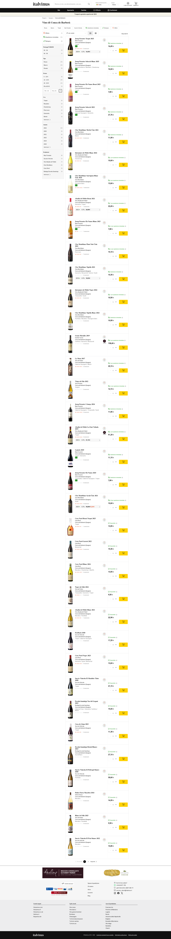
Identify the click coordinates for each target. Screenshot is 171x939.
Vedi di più (46, 119)
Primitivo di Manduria (112, 909)
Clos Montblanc (53, 165)
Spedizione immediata (93, 28)
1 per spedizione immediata (117, 157)
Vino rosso (72, 907)
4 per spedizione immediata (117, 180)
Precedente (79, 861)
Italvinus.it (36, 914)
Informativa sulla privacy (121, 935)
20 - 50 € (53, 83)
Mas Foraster (67, 28)
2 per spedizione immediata (117, 340)
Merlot (53, 116)
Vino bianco (72, 909)
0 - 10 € (53, 76)
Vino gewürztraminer (75, 912)
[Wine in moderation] (59, 893)
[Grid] (95, 33)
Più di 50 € (53, 86)
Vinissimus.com (38, 907)
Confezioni (113, 10)
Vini (59, 10)
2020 (53, 144)
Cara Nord (53, 168)
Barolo (107, 914)
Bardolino (108, 926)
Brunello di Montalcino (112, 921)
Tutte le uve (72, 923)
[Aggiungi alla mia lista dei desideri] (104, 108)
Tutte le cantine (74, 921)
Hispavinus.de (37, 916)
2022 (53, 137)
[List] (90, 33)
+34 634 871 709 (121, 885)
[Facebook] (118, 893)
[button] (128, 4)
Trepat (59, 28)
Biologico (106, 28)
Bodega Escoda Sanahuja (53, 171)
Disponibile (113, 523)
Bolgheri (108, 919)
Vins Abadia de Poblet (53, 162)
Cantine (83, 10)
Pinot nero (53, 110)
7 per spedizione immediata (117, 203)
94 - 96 (53, 53)
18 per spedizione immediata (118, 500)
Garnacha (53, 113)
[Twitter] (122, 893)
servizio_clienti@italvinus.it (124, 890)
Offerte (98, 10)
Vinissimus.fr (37, 909)
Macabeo (53, 103)
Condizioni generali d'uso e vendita (104, 935)
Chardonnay (53, 107)
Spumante (70, 10)
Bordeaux (72, 914)
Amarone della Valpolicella (113, 916)
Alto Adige (108, 923)
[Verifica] (60, 90)
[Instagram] (115, 893)
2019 (53, 141)
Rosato (53, 68)
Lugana (108, 912)
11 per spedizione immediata (118, 226)
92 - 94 (53, 50)
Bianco (52, 28)
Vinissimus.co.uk (38, 912)
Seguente (92, 861)
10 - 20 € (53, 80)
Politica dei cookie (132, 935)
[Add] (123, 50)
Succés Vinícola (78, 28)
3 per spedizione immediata (117, 363)
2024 (53, 128)
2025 (53, 131)
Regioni (44, 18)
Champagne (72, 916)
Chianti (108, 928)
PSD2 (50, 888)
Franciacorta (109, 907)
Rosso (45, 28)
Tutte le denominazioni (76, 919)
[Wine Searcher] (116, 873)
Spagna (51, 18)
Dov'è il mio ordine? (121, 883)
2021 (53, 134)
